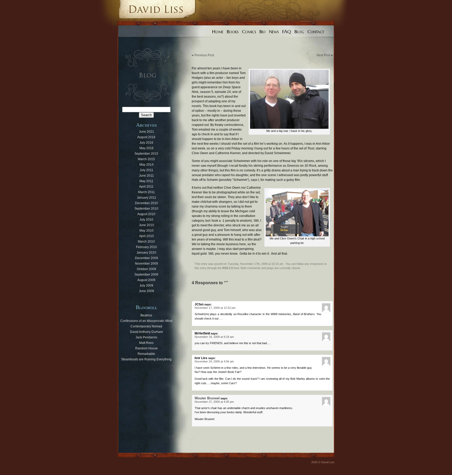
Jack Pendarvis (146, 337)
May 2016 (146, 148)
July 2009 (146, 285)
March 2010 (146, 241)
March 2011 (146, 192)
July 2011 (146, 170)
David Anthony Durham (146, 332)
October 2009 (146, 269)
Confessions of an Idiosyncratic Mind (146, 321)
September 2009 (146, 274)
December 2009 (146, 258)
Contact (315, 31)
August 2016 (146, 137)
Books (233, 31)
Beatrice (146, 315)
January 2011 (146, 197)
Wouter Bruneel (207, 398)
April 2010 (146, 236)
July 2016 (146, 142)
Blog (299, 31)
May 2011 (146, 181)
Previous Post (204, 55)
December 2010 (146, 203)
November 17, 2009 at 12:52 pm (215, 307)
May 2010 (146, 230)
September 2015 (146, 153)
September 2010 (146, 208)
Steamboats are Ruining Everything (146, 359)
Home (217, 31)
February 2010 (146, 247)
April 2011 (146, 186)
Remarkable (146, 354)
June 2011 (146, 175)
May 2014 (146, 164)
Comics (249, 31)
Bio (262, 31)
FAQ (286, 31)
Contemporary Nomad (146, 326)
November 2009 (146, 263)
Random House (146, 348)
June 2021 (146, 131)
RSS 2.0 (227, 268)
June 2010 (146, 225)
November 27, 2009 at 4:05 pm (214, 401)
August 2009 (146, 280)
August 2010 (146, 214)
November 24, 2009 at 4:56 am (214, 361)
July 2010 (146, 219)
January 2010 (146, 252)
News (274, 31)
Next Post (323, 55)
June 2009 (146, 291)
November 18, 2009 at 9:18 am (214, 336)
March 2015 (146, 159)
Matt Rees (146, 343)
